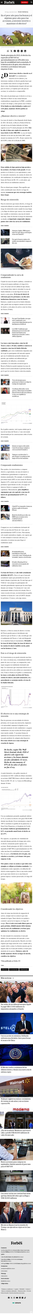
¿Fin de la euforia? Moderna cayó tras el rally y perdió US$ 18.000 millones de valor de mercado (16, 1133)
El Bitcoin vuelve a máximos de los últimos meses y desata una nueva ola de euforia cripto (16, 1070)
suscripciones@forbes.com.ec (8, 1268)
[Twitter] (11, 51)
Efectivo (4, 969)
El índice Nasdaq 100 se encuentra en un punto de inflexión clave (20, 564)
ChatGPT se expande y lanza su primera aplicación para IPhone (22, 508)
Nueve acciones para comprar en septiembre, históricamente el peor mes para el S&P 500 (16, 1164)
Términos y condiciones (7, 1289)
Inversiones (14, 969)
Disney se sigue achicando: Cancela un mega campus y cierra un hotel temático (21, 448)
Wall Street (24, 969)
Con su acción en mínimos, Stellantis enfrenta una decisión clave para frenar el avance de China (16, 1038)
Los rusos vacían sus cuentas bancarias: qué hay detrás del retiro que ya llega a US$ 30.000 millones (16, 1196)
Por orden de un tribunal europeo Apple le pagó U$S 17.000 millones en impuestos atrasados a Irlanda (16, 1007)
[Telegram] (22, 51)
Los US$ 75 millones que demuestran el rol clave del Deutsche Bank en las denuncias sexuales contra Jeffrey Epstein (21, 332)
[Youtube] (17, 1298)
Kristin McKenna (23, 12)
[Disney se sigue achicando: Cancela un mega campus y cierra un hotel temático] (5, 448)
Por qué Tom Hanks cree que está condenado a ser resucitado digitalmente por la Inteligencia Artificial (22, 321)
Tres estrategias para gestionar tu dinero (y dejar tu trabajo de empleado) (21, 382)
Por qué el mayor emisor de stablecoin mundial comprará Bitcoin (21, 241)
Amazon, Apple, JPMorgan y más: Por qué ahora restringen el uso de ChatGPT (21, 232)
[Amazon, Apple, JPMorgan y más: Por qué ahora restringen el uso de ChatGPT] (5, 232)
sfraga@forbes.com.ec (26, 1263)
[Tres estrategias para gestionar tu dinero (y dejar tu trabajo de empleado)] (5, 382)
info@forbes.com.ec (25, 1252)
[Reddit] (18, 51)
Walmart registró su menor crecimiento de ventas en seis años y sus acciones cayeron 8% (16, 1101)
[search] (31, 2)
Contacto (28, 1289)
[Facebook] (15, 51)
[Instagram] (14, 1298)
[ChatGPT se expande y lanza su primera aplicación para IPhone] (5, 508)
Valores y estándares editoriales (9, 1291)
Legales (16, 1289)
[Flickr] (22, 1298)
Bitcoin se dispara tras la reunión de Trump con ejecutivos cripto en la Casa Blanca (15, 1227)
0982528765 (4, 1276)
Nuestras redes (22, 1291)
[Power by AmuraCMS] (16, 1303)
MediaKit (22, 1289)
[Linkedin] (25, 51)
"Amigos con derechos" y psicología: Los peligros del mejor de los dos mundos (21, 456)
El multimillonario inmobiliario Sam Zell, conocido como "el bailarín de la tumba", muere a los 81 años (21, 554)
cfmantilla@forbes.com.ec (17, 1257)
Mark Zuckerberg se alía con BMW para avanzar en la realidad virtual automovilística (21, 517)
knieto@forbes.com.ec (6, 1261)
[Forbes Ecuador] (9, 2)
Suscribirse (24, 2)
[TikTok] (25, 1298)
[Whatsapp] (8, 51)
